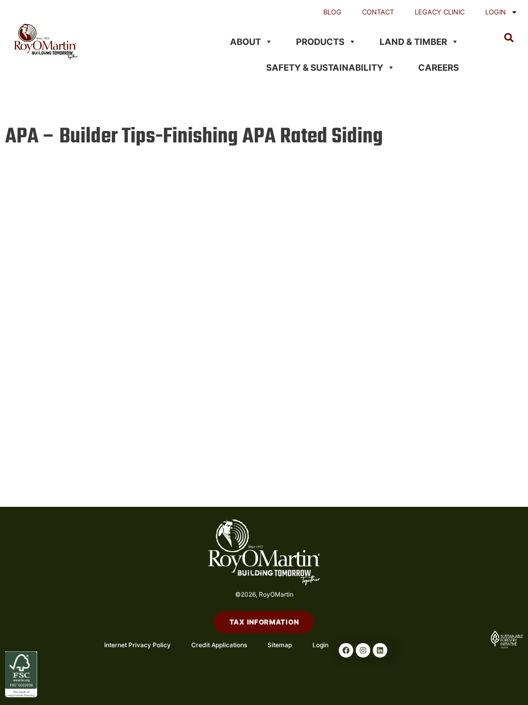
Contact (378, 12)
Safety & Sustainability (324, 67)
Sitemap (280, 645)
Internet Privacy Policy (137, 645)
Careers (438, 67)
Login (495, 12)
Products (320, 42)
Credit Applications (219, 645)
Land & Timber (413, 42)
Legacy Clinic (440, 12)
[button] (509, 37)
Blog (332, 12)
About (245, 42)
